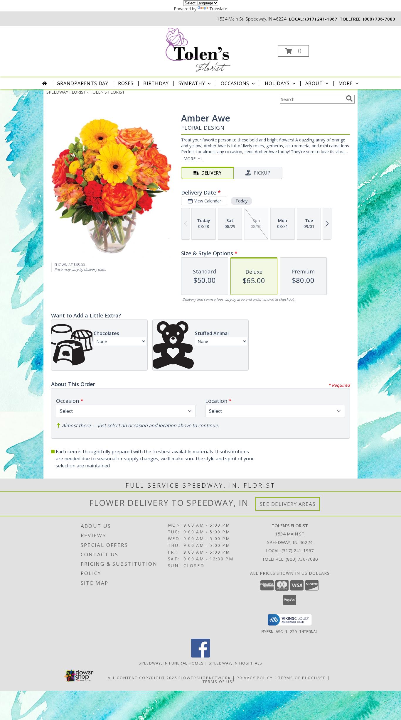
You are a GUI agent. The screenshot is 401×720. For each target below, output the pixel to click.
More (345, 83)
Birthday (156, 83)
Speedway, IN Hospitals (235, 663)
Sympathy (191, 83)
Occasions (235, 83)
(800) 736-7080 (379, 19)
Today (241, 201)
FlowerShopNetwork (204, 677)
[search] (349, 98)
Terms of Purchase (302, 677)
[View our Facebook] (200, 656)
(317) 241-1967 (321, 19)
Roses (126, 83)
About (314, 83)
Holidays (277, 83)
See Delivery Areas (288, 504)
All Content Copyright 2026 (142, 677)
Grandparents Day (82, 83)
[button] (293, 51)
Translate (218, 8)
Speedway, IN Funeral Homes (171, 663)
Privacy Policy (255, 677)
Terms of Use (219, 681)
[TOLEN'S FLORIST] (200, 49)
